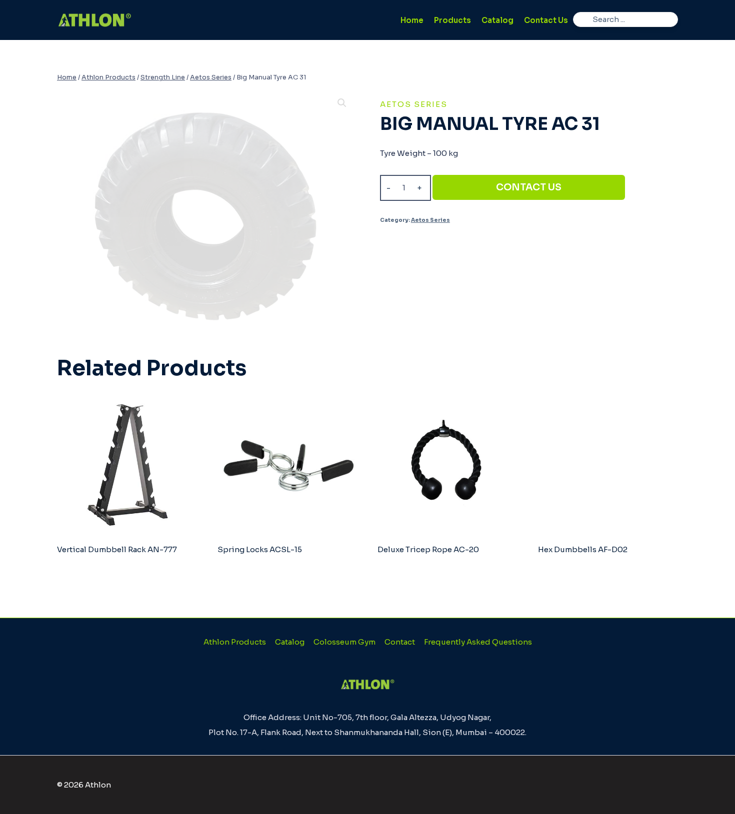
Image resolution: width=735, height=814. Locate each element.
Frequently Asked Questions (478, 642)
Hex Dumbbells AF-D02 (583, 549)
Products (452, 20)
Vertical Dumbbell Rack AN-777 (117, 549)
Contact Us (546, 20)
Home (412, 20)
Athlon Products (235, 642)
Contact (399, 642)
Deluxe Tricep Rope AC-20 (428, 549)
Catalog (498, 20)
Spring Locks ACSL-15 (260, 549)
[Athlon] (94, 20)
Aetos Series (414, 104)
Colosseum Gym (345, 642)
